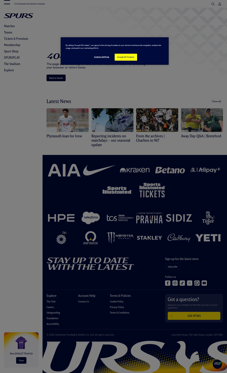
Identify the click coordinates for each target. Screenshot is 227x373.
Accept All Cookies (125, 57)
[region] (115, 51)
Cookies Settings (101, 57)
